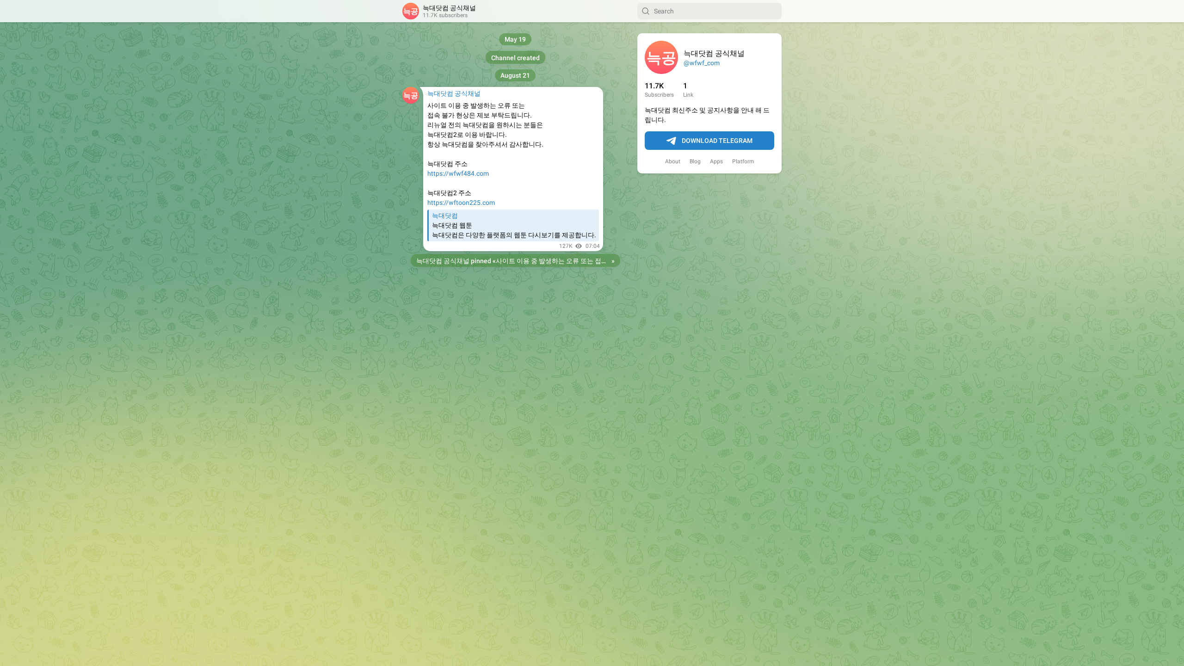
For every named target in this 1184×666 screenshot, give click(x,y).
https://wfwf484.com (458, 173)
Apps (716, 161)
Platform (743, 161)
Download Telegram (717, 140)
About (672, 161)
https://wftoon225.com (461, 202)
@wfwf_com (702, 63)
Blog (695, 161)
